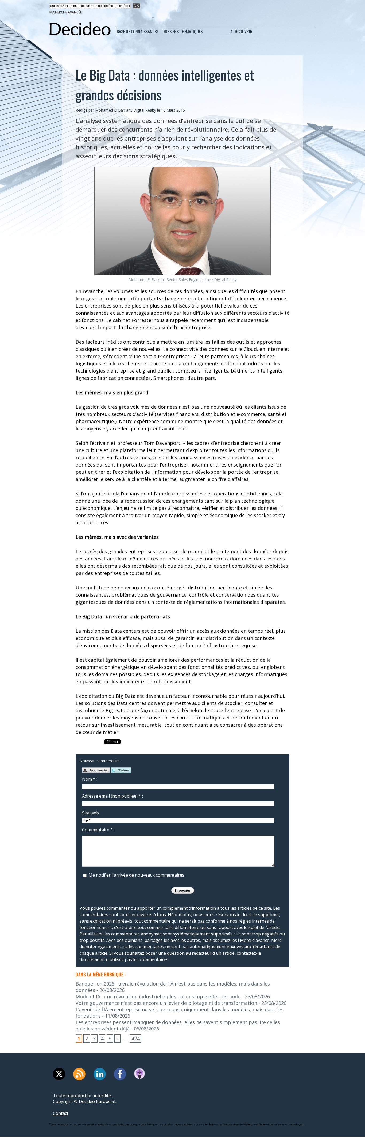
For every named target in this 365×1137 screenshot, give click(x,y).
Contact (60, 1113)
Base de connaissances (137, 31)
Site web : (91, 813)
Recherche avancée (65, 12)
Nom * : (89, 779)
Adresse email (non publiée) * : (112, 796)
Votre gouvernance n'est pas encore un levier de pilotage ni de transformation (166, 1003)
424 (135, 1038)
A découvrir (241, 31)
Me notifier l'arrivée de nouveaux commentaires (136, 875)
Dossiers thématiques (182, 31)
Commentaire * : (98, 830)
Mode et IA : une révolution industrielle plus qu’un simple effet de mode (158, 996)
